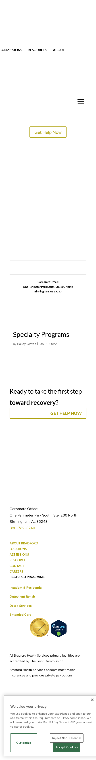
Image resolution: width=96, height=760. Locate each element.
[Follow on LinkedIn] (57, 269)
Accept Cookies (67, 747)
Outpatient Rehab (22, 596)
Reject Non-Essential (66, 738)
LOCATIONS (20, 185)
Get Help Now (48, 132)
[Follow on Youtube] (65, 269)
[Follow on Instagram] (39, 269)
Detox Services (21, 606)
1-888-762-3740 (48, 296)
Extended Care (20, 615)
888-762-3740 (22, 528)
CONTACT (78, 50)
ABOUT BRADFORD (24, 543)
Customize (23, 742)
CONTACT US (21, 232)
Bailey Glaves (26, 344)
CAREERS (17, 216)
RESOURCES (18, 560)
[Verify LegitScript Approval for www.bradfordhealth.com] (58, 636)
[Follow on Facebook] (30, 269)
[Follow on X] (48, 269)
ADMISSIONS (19, 554)
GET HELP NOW (66, 413)
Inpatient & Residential (26, 588)
